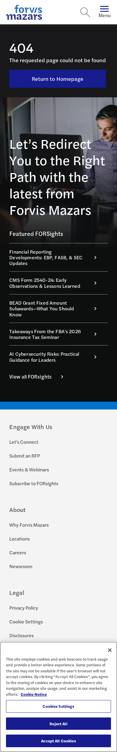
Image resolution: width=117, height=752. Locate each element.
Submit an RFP (24, 455)
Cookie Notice (34, 694)
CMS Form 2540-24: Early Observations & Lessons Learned (44, 282)
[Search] (85, 12)
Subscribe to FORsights (33, 483)
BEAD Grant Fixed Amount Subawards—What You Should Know (41, 308)
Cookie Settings (26, 621)
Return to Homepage (58, 78)
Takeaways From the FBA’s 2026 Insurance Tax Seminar (45, 334)
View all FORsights (30, 376)
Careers (17, 552)
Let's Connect (23, 441)
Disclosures (21, 635)
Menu (104, 15)
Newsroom (20, 566)
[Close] (109, 650)
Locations (19, 538)
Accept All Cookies (58, 741)
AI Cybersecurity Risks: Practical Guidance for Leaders (44, 356)
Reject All (58, 723)
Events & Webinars (29, 469)
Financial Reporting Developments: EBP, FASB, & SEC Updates (45, 257)
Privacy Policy (23, 607)
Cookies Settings (58, 706)
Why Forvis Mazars (29, 524)
